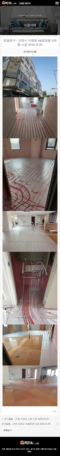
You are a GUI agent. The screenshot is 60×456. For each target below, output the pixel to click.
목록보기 (7, 430)
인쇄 (54, 411)
